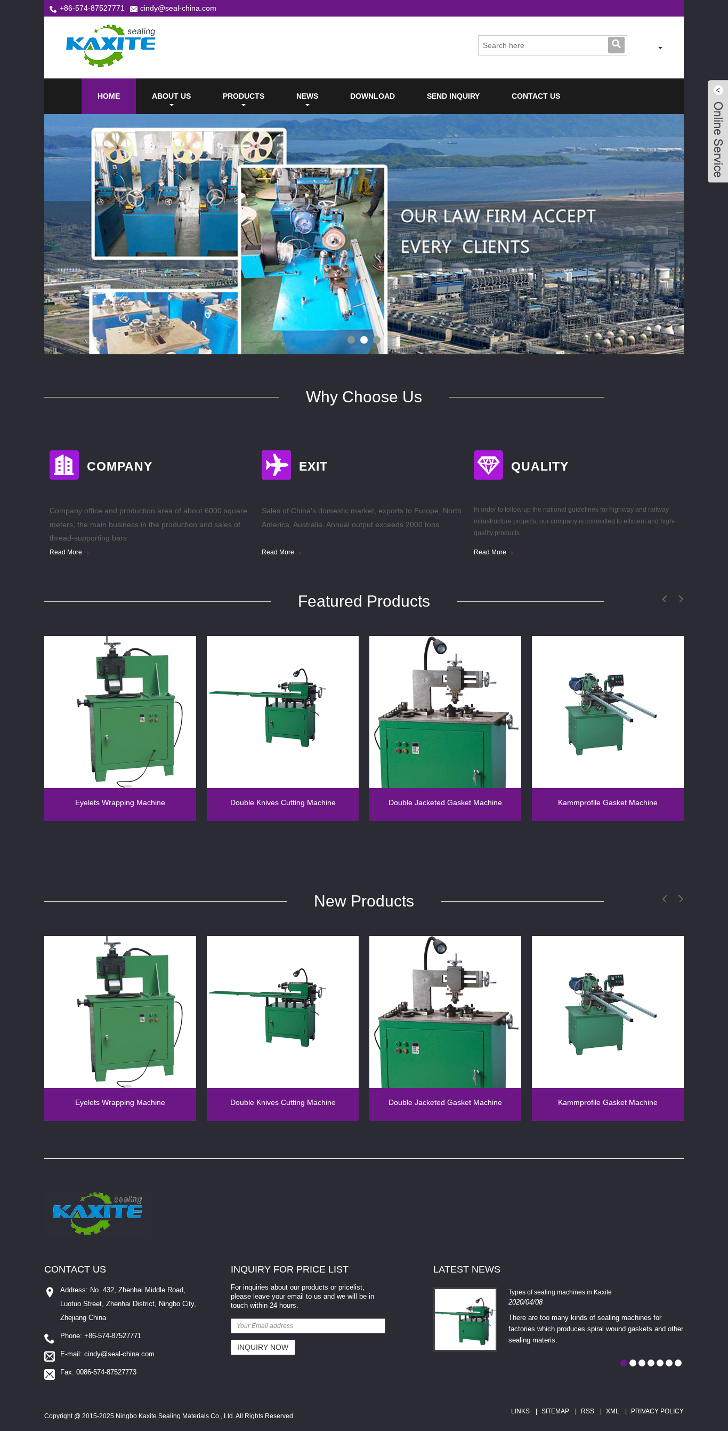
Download (372, 96)
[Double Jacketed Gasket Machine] (445, 712)
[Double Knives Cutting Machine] (283, 712)
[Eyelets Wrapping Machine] (120, 712)
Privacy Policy (657, 1411)
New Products (364, 901)
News (307, 96)
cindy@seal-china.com (178, 8)
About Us (171, 96)
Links (520, 1411)
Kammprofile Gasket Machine (608, 802)
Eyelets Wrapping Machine (120, 802)
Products (243, 96)
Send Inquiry (453, 96)
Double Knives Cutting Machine (283, 802)
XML (612, 1411)
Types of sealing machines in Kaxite (560, 1292)
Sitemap (555, 1411)
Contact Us (536, 96)
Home (109, 96)
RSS (587, 1411)
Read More (67, 552)
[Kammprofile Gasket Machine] (608, 712)
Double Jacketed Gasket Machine (445, 802)
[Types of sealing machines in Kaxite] (465, 1319)
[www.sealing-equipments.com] (645, 48)
